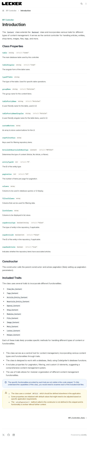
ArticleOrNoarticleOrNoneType (15, 150)
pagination (7, 174)
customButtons (8, 126)
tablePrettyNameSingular (13, 113)
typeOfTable (7, 77)
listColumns (7, 210)
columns (5, 186)
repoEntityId (7, 235)
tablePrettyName (9, 101)
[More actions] (86, 3)
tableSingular (8, 65)
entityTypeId (7, 162)
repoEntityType (8, 223)
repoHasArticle (8, 247)
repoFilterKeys (8, 138)
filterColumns (8, 198)
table (4, 53)
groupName (6, 89)
